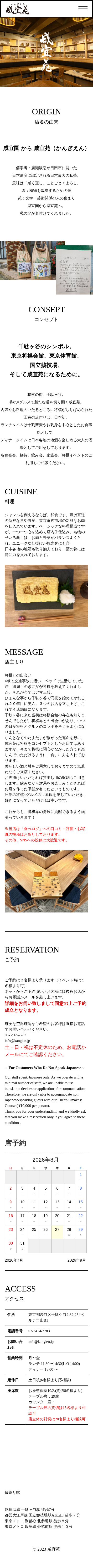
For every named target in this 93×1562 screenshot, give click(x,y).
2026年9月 (76, 1260)
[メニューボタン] (83, 8)
